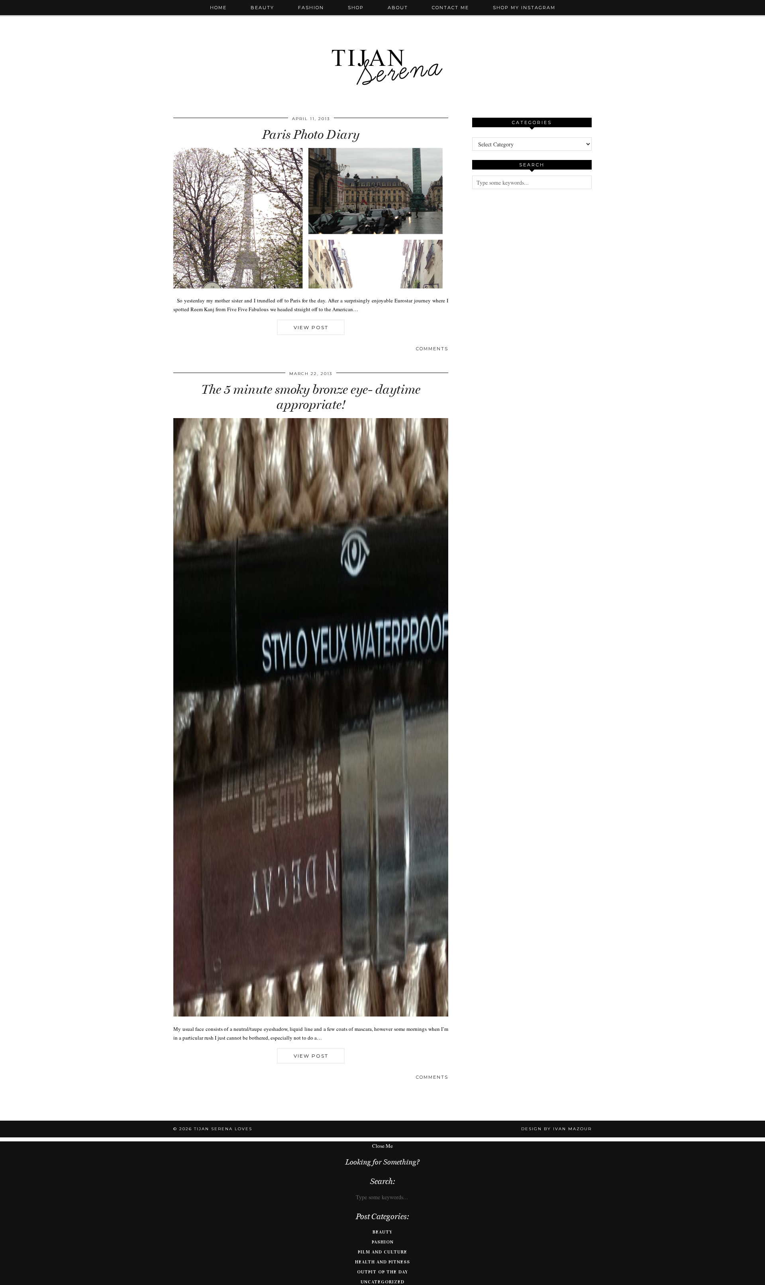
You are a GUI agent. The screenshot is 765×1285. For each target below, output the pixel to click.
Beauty (262, 7)
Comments (432, 348)
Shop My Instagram (524, 7)
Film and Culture (382, 1252)
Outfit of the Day (382, 1272)
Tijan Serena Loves (223, 1128)
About (398, 7)
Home (218, 7)
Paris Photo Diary (310, 134)
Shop (356, 7)
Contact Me (450, 7)
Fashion (311, 7)
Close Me (382, 1145)
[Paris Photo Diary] (310, 286)
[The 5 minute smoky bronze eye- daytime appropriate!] (310, 1014)
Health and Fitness (382, 1262)
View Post (311, 327)
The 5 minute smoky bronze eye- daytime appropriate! (310, 397)
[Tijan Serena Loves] (382, 47)
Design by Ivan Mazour (556, 1128)
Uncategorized (382, 1282)
